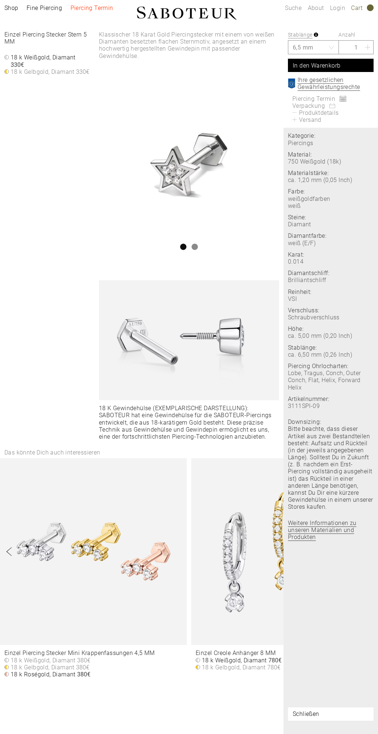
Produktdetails (319, 112)
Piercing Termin (92, 7)
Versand (310, 119)
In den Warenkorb (316, 65)
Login (337, 7)
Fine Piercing (44, 7)
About (317, 7)
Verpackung (308, 105)
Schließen (306, 713)
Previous (9, 551)
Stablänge (300, 35)
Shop (11, 7)
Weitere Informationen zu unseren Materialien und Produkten (322, 530)
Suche (293, 7)
